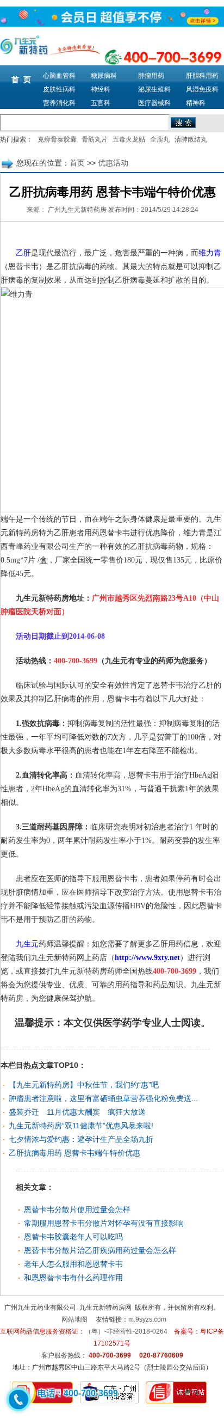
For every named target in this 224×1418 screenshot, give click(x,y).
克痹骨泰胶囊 (57, 139)
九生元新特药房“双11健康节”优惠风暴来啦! (81, 1125)
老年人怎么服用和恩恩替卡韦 (73, 1264)
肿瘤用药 (151, 76)
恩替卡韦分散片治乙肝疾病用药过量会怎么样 (100, 1250)
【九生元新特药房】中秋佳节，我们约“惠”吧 (84, 1084)
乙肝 (23, 253)
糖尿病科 (104, 76)
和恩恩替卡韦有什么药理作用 (73, 1277)
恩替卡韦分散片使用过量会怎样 (77, 1209)
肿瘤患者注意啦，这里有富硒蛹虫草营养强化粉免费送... (103, 1098)
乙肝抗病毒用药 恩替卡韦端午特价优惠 (74, 1152)
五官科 (100, 103)
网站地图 (74, 1319)
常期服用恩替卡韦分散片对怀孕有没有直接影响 (104, 1223)
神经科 (100, 89)
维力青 (209, 253)
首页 (77, 162)
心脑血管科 (59, 76)
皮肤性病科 (59, 89)
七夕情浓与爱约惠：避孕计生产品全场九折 (81, 1139)
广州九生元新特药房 (77, 209)
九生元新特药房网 (105, 1307)
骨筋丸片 (95, 139)
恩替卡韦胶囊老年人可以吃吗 (73, 1236)
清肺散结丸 (191, 139)
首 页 (21, 79)
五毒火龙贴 (129, 139)
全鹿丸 (160, 139)
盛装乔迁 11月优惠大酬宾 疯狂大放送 (77, 1112)
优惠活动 (113, 162)
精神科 (196, 103)
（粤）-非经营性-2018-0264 (126, 1331)
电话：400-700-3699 (78, 1393)
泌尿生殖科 (154, 89)
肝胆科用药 (202, 76)
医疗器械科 (154, 103)
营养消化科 (59, 103)
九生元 (27, 944)
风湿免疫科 (202, 89)
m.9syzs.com (147, 1319)
